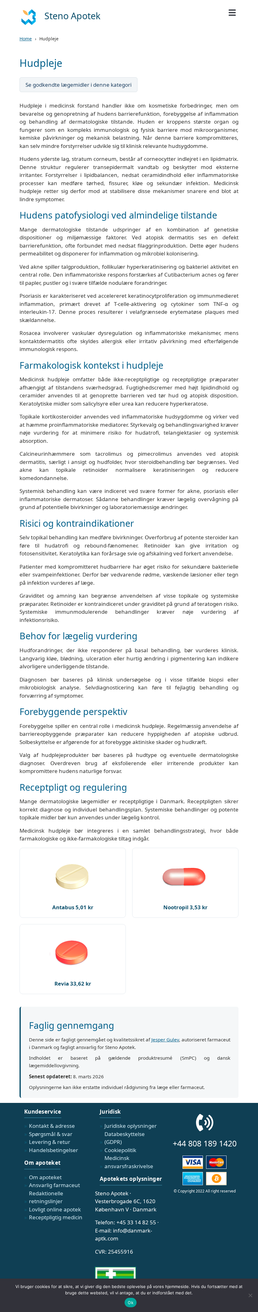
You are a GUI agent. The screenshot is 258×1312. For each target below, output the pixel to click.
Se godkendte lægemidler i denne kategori (78, 84)
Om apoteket (45, 1177)
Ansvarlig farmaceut (54, 1185)
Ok (130, 1302)
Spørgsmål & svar (50, 1134)
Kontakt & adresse (52, 1125)
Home (26, 39)
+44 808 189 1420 (205, 1143)
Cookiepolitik (120, 1150)
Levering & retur (49, 1141)
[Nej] (250, 1295)
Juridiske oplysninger (130, 1125)
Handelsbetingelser (53, 1150)
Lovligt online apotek (55, 1209)
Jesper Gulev (165, 1039)
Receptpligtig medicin (55, 1217)
